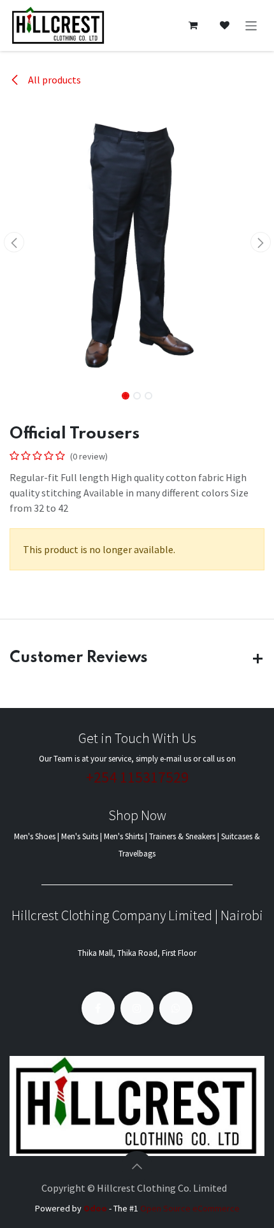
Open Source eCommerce (190, 1208)
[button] (13, 242)
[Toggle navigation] (251, 25)
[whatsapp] (175, 1008)
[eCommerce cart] (193, 25)
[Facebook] (98, 1008)
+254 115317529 (137, 777)
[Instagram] (137, 1008)
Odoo (96, 1208)
